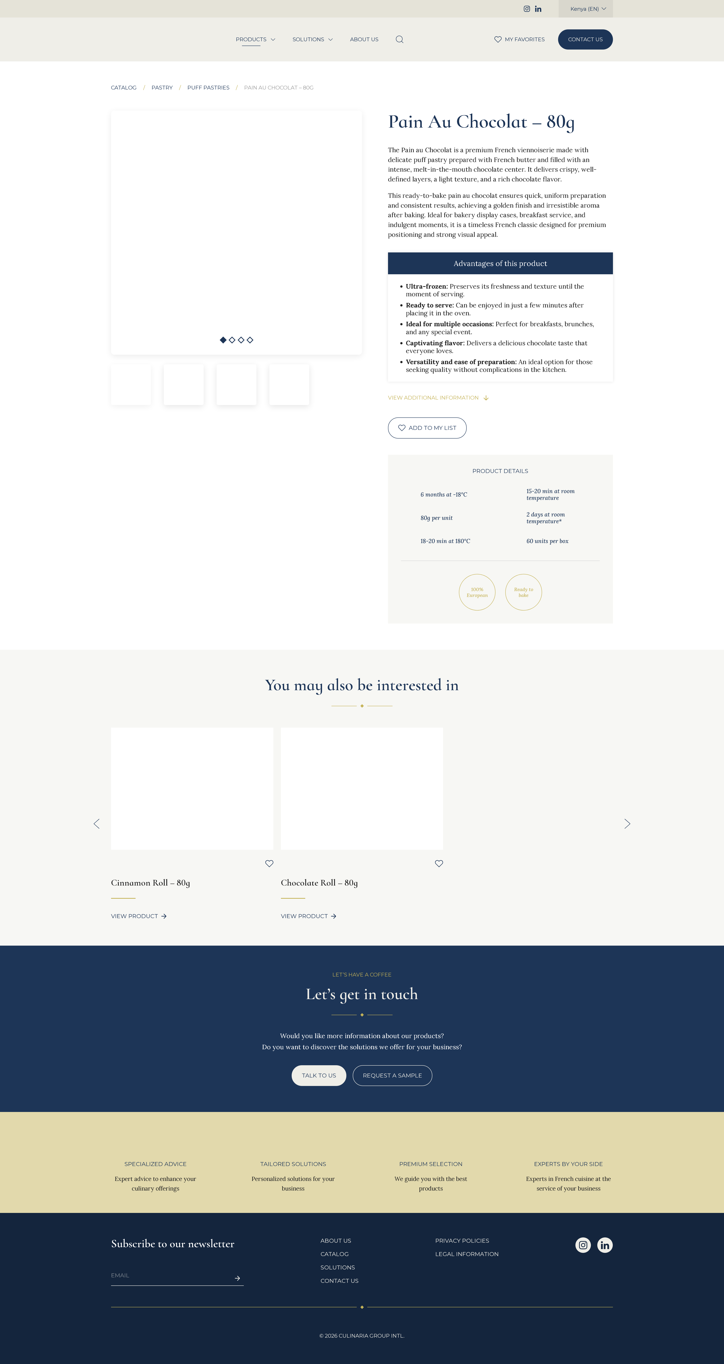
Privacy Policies (462, 1240)
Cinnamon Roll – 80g (150, 882)
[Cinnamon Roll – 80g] (192, 789)
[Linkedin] (538, 9)
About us (364, 39)
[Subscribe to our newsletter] (237, 1278)
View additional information (433, 398)
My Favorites (515, 39)
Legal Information (467, 1254)
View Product (134, 916)
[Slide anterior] (96, 824)
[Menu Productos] (273, 39)
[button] (223, 340)
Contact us (585, 39)
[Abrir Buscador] (399, 39)
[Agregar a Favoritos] (269, 864)
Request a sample (392, 1075)
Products (251, 39)
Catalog (124, 88)
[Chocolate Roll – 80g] (362, 789)
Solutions (308, 39)
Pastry (162, 88)
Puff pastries (208, 88)
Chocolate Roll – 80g (319, 882)
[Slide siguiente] (627, 824)
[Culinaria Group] (139, 39)
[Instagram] (527, 9)
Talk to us (319, 1075)
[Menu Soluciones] (330, 39)
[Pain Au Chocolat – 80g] (236, 233)
